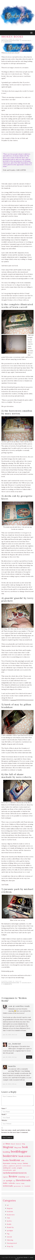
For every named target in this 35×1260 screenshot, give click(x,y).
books (6, 1160)
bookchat (26, 40)
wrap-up (18, 1183)
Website (4, 1120)
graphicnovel (12, 1166)
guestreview (19, 1166)
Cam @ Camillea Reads (19, 1006)
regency (5, 1177)
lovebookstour (27, 1166)
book (25, 1147)
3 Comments (6, 42)
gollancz (5, 1166)
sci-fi (27, 1177)
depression (6, 1163)
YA (22, 1186)
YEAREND (27, 1186)
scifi (4, 1180)
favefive (9, 1221)
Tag (8, 1234)
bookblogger (19, 1151)
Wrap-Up (10, 1246)
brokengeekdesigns (10, 40)
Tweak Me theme (22, 1257)
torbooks (12, 1183)
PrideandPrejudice (7, 1170)
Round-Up (10, 1227)
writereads (8, 1186)
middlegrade (7, 1168)
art (4, 1144)
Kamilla (12, 1066)
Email (4, 1114)
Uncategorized (12, 1243)
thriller (5, 1183)
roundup (21, 1177)
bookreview (10, 1156)
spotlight (9, 1180)
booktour (15, 1160)
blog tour (17, 1147)
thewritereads (23, 1180)
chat (22, 1160)
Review (13, 1176)
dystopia (19, 1163)
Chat (8, 1218)
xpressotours (17, 1186)
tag (14, 1180)
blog (23, 1144)
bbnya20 (13, 1144)
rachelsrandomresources (15, 1172)
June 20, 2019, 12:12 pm (10, 1057)
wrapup (22, 1183)
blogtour (8, 1147)
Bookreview (11, 1215)
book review (24, 1156)
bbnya (8, 1144)
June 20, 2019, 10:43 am (10, 1034)
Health (9, 1224)
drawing (13, 1163)
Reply (29, 1034)
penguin (19, 1168)
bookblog (6, 1152)
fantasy (25, 1163)
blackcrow (18, 1144)
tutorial (9, 1237)
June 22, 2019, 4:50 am (9, 1084)
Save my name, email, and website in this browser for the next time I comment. (15, 1131)
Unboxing (10, 1240)
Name (4, 1108)
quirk (14, 1170)
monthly (14, 1168)
